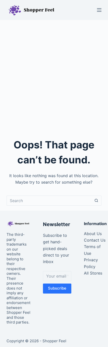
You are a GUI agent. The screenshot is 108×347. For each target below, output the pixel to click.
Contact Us (94, 240)
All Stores (93, 273)
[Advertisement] (54, 76)
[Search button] (96, 201)
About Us (93, 233)
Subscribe (57, 288)
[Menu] (99, 10)
